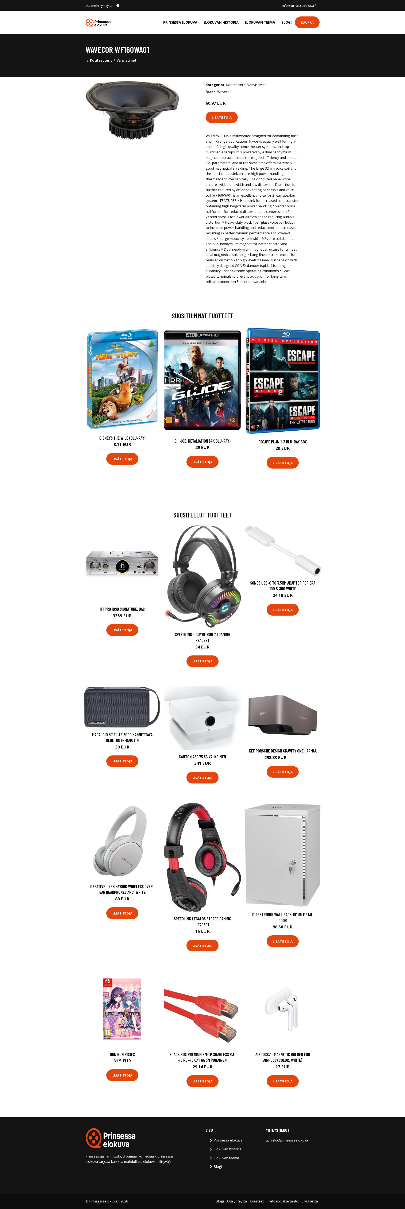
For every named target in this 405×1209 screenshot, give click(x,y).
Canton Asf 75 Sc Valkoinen (202, 756)
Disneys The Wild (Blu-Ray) (122, 437)
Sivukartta (310, 1201)
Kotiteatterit (101, 60)
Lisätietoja (222, 117)
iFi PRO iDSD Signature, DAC (122, 609)
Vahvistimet (126, 60)
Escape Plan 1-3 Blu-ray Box (282, 441)
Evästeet (257, 1201)
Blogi (286, 22)
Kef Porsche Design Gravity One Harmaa (283, 750)
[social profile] (118, 6)
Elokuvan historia (221, 22)
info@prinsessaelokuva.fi (299, 6)
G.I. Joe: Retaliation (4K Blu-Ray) (202, 440)
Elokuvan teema (260, 22)
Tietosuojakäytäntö (282, 1201)
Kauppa (307, 22)
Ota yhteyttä (237, 1201)
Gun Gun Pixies (122, 1054)
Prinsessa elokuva (180, 22)
